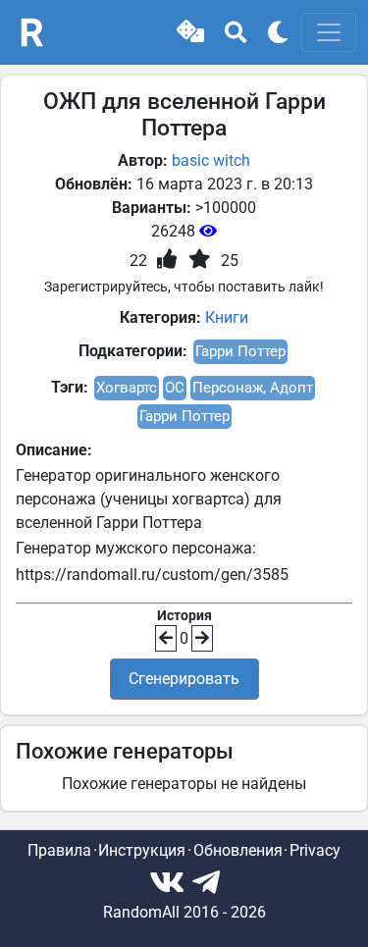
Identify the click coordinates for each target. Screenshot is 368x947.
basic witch (211, 160)
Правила (59, 850)
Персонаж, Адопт (252, 387)
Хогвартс (126, 387)
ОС (174, 387)
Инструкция (141, 850)
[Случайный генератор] (190, 32)
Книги (226, 317)
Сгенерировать (184, 678)
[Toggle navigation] (328, 32)
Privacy (315, 850)
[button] (190, 32)
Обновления (238, 850)
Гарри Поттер (240, 351)
